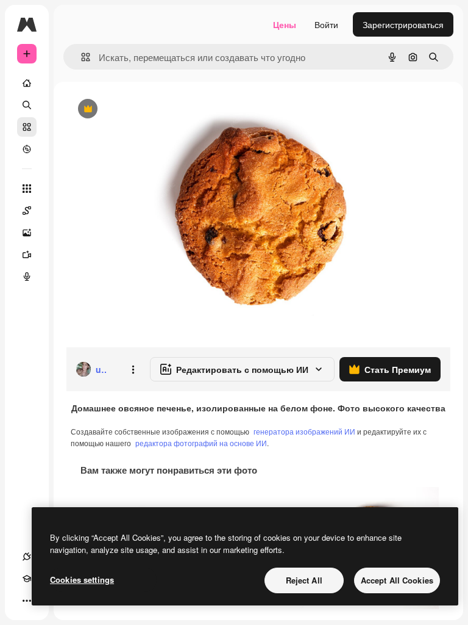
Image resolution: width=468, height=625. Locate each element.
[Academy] (27, 578)
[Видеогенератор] (27, 254)
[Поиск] (27, 105)
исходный (147, 109)
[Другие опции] (133, 369)
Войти (326, 24)
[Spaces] (27, 210)
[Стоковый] (27, 127)
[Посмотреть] (27, 149)
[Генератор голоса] (27, 276)
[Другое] (27, 600)
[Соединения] (27, 556)
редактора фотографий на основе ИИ (201, 443)
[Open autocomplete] (81, 57)
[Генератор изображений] (27, 232)
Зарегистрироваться (403, 24)
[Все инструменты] (27, 188)
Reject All (304, 580)
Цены (284, 24)
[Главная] (27, 83)
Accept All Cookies (397, 580)
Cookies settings (82, 579)
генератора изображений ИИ (304, 431)
